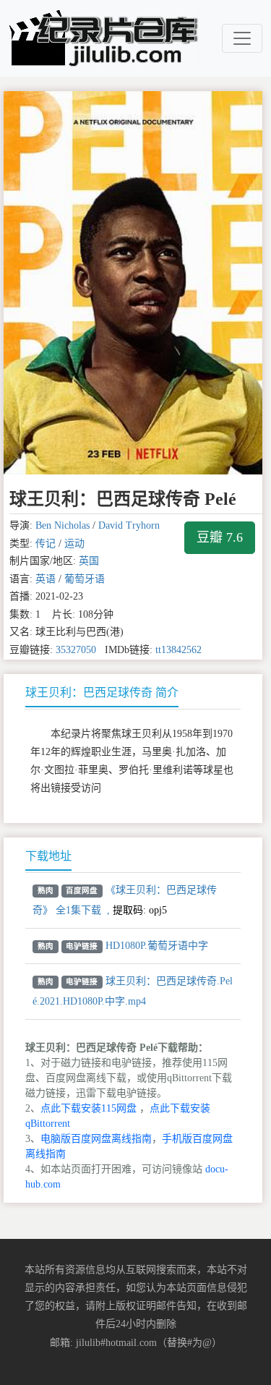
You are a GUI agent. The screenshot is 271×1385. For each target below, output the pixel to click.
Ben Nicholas (62, 525)
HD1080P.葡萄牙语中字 (157, 945)
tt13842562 (178, 649)
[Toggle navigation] (242, 38)
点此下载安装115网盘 (88, 1108)
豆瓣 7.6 (220, 537)
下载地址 (48, 856)
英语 (45, 579)
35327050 (76, 649)
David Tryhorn (129, 525)
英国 (89, 560)
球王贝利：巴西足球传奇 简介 (101, 692)
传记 (45, 543)
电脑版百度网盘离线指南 (96, 1138)
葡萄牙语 (84, 579)
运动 (74, 543)
